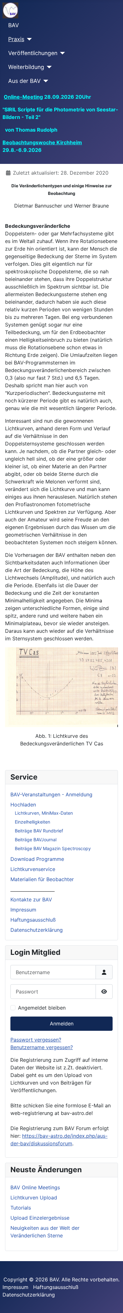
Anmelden (61, 1023)
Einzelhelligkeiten (32, 822)
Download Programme (37, 859)
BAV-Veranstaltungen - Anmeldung (51, 794)
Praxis (16, 39)
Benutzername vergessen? (41, 1047)
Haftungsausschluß (33, 920)
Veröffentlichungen (32, 53)
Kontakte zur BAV (31, 899)
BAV (13, 25)
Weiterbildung (26, 67)
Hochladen (23, 804)
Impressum (23, 909)
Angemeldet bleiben (42, 1008)
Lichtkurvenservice (32, 869)
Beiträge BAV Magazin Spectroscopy (53, 848)
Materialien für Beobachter (42, 879)
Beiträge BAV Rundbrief (39, 830)
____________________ (32, 889)
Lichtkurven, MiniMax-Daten (44, 813)
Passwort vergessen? (35, 1039)
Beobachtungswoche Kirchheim (42, 142)
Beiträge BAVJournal (35, 839)
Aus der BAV (24, 81)
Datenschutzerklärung (36, 930)
